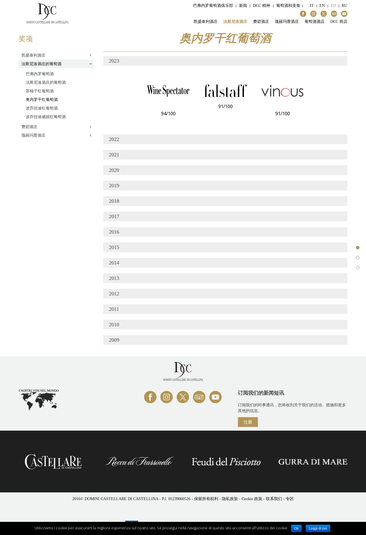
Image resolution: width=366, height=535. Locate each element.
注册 (248, 422)
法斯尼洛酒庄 (235, 22)
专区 (290, 499)
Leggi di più (318, 528)
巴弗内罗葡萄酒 (40, 73)
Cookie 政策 (252, 499)
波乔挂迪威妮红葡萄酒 (46, 116)
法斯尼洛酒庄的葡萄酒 (41, 63)
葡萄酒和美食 (288, 5)
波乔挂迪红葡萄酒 (42, 108)
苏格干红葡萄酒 (40, 91)
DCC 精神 (261, 5)
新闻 (243, 5)
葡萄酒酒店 (315, 22)
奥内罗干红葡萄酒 (42, 99)
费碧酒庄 (261, 22)
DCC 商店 (338, 22)
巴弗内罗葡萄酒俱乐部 (213, 5)
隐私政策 (230, 499)
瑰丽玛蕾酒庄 (287, 22)
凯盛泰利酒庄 (206, 22)
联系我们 (274, 499)
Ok (296, 528)
